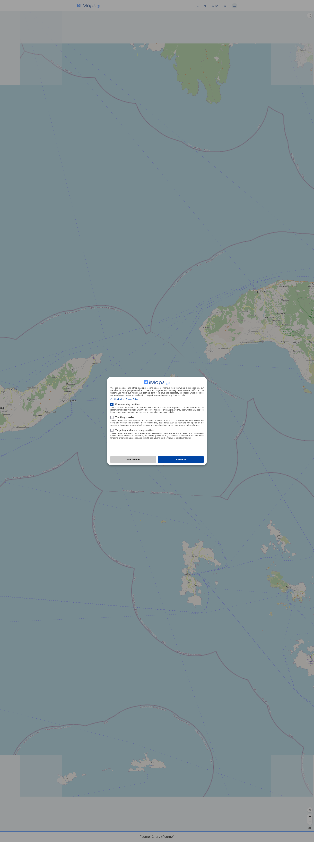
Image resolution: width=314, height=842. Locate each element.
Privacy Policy (132, 399)
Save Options (133, 459)
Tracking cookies (124, 417)
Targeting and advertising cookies (134, 430)
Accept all (181, 459)
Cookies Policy (117, 399)
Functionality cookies (127, 404)
